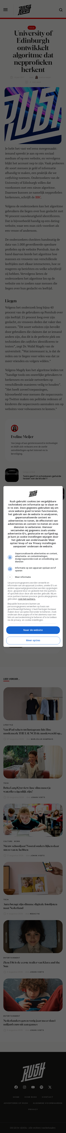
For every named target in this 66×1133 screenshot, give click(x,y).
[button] (33, 577)
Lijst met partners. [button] (27, 599)
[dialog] (33, 566)
